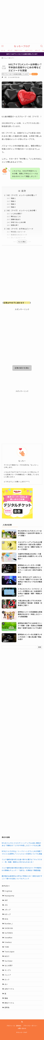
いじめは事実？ (16, 213)
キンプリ (8, 970)
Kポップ (34, 74)
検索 (39, 647)
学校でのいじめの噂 (18, 222)
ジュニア (8, 975)
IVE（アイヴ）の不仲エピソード (20, 228)
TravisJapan (9, 951)
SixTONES (9, 933)
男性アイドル (9, 1003)
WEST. (7, 956)
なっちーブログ (22, 46)
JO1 (6, 905)
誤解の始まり (16, 219)
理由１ (13, 198)
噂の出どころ (16, 216)
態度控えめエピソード (19, 235)
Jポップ (7, 909)
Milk (6, 919)
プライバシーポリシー (30, 1026)
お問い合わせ (22, 1028)
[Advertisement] (22, 22)
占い (6, 984)
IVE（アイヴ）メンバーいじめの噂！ (22, 210)
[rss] (22, 1022)
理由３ (13, 204)
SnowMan (8, 937)
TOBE (7, 947)
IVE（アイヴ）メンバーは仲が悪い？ (22, 195)
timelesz (8, 942)
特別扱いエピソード (18, 232)
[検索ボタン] (41, 46)
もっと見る (22, 242)
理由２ (13, 201)
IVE (5, 77)
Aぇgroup (8, 891)
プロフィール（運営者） (14, 1026)
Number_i (9, 923)
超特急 (7, 1007)
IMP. (6, 900)
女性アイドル (9, 989)
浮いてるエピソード (18, 237)
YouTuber (8, 961)
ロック (7, 979)
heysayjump (9, 895)
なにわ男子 (9, 965)
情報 (6, 998)
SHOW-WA (9, 928)
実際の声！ (15, 225)
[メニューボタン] (2, 46)
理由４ (13, 207)
